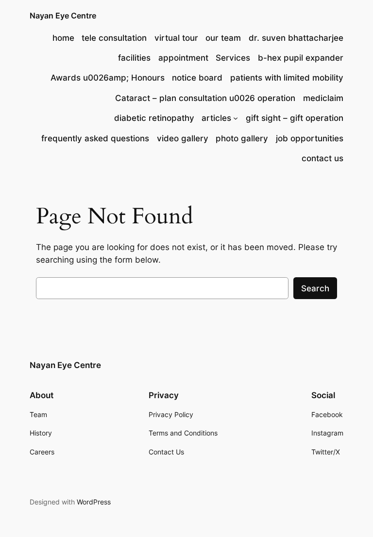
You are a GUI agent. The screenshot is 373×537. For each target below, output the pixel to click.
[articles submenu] (235, 118)
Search (315, 288)
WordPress (94, 502)
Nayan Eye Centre (63, 15)
